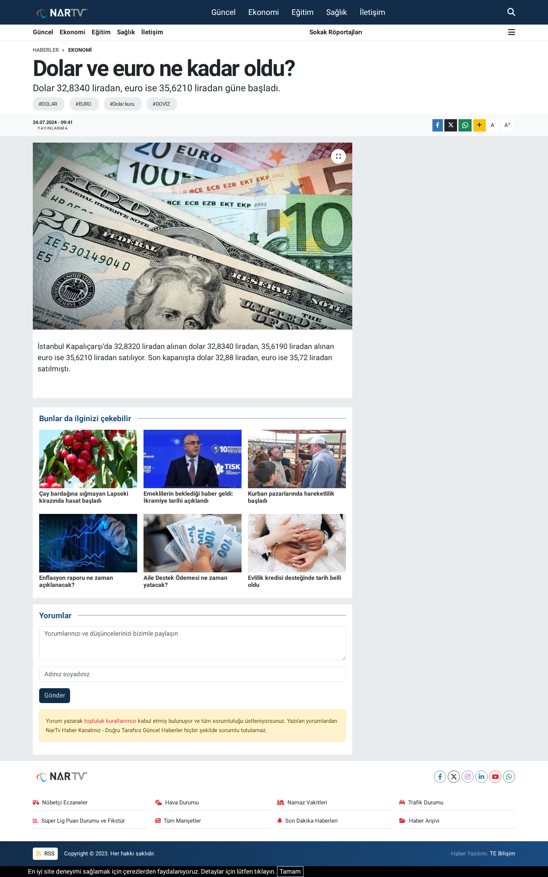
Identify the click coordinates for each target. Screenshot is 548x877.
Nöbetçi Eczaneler (65, 802)
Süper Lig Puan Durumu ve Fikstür (83, 820)
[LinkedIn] (481, 776)
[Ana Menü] (511, 33)
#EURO (83, 104)
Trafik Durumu (425, 802)
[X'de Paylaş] (450, 125)
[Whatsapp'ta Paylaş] (465, 125)
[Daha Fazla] (479, 125)
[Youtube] (495, 776)
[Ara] (511, 12)
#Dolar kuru (122, 104)
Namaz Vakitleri (307, 802)
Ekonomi (263, 12)
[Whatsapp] (509, 776)
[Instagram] (468, 776)
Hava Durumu (182, 802)
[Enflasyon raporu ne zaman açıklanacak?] (88, 542)
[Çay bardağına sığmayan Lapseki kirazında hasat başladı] (88, 458)
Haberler (46, 50)
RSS (48, 853)
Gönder (54, 695)
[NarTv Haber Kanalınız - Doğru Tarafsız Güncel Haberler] (61, 12)
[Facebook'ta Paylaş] (437, 125)
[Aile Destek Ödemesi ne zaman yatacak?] (193, 542)
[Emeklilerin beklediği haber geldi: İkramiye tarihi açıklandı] (193, 458)
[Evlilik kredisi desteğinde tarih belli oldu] (297, 542)
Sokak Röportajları (335, 32)
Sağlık (336, 12)
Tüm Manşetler (182, 820)
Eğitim (303, 12)
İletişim (372, 12)
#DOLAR (47, 104)
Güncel (223, 12)
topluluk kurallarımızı (111, 721)
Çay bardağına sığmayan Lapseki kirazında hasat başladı (83, 497)
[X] (454, 776)
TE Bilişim (502, 853)
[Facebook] (440, 776)
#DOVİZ (161, 104)
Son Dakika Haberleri (311, 820)
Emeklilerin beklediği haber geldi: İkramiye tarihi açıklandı (188, 497)
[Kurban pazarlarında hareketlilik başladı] (297, 458)
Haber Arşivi (424, 820)
